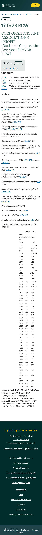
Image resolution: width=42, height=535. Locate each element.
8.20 (38, 181)
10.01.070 (27, 160)
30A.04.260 (6, 191)
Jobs (21, 494)
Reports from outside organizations (21, 477)
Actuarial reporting (21, 468)
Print (6, 19)
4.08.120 (18, 129)
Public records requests (21, 499)
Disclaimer (24, 530)
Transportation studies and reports (21, 473)
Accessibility (21, 490)
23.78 (3, 77)
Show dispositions (10, 68)
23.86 (3, 80)
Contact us (21, 509)
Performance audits (21, 463)
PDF (18, 63)
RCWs (28, 14)
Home (3, 14)
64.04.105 (23, 215)
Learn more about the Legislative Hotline (21, 449)
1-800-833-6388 (30, 443)
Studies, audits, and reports (21, 458)
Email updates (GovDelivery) (21, 514)
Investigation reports (21, 482)
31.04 (27, 141)
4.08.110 (9, 129)
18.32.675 (10, 170)
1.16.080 (24, 210)
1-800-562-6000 (21, 439)
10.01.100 (5, 162)
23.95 (3, 86)
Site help (21, 504)
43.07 (32, 220)
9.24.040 (22, 177)
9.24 (37, 153)
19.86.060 (16, 122)
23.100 (4, 88)
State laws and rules (16, 14)
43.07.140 (5, 201)
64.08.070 (5, 109)
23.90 (3, 83)
